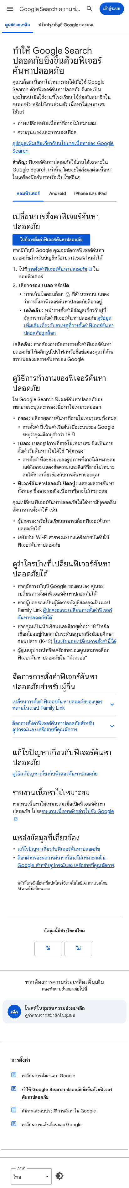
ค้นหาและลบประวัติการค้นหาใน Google (59, 1111)
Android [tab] (57, 193)
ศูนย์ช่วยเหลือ (17, 25)
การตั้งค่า (20, 1060)
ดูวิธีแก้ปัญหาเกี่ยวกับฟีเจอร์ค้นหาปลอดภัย (55, 774)
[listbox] (31, 1176)
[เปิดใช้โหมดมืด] (59, 1175)
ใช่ (48, 948)
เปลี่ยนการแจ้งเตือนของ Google (51, 1125)
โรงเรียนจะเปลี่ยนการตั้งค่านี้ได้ (85, 642)
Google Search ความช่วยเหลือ (50, 9)
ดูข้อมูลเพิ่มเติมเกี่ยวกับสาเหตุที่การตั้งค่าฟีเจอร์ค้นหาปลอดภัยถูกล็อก (69, 325)
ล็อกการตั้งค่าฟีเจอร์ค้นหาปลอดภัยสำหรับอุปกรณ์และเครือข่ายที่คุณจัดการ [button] (53, 726)
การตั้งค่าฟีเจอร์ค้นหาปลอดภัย (57, 269)
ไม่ (78, 948)
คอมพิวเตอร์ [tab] (28, 193)
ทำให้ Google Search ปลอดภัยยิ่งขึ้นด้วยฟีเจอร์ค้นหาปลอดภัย (67, 1093)
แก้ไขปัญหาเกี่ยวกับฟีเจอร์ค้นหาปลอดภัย (59, 849)
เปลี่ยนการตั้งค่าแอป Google (48, 1076)
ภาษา (21, 1168)
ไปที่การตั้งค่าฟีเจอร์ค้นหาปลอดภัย (51, 239)
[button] (10, 8)
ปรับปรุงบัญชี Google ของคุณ (66, 25)
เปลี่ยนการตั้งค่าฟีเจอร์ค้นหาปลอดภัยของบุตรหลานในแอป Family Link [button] (57, 705)
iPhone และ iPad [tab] (90, 193)
